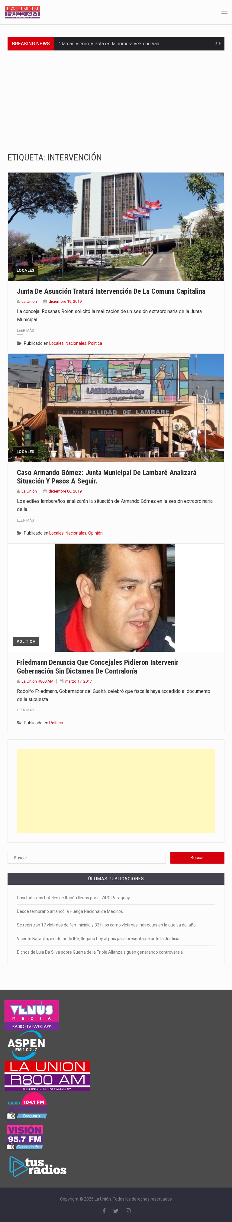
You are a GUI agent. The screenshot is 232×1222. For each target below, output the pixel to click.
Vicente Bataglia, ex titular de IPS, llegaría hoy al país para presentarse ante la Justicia (98, 938)
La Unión (29, 301)
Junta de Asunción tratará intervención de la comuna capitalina (111, 291)
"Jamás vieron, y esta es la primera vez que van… (110, 44)
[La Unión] (22, 11)
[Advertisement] (116, 95)
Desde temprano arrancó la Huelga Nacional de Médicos (70, 911)
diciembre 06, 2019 (65, 491)
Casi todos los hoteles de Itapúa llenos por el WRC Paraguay (73, 897)
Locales (25, 270)
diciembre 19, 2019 (65, 301)
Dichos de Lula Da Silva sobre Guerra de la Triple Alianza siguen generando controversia (100, 952)
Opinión (95, 533)
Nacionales (76, 343)
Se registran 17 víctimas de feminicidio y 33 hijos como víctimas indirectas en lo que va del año (106, 925)
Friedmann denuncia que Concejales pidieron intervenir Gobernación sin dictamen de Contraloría (98, 666)
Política (95, 343)
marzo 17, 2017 (78, 681)
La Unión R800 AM (37, 681)
